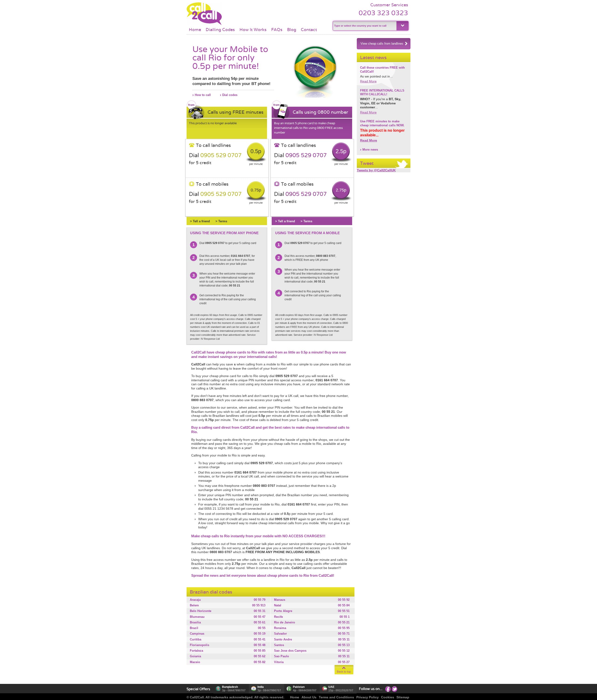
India (260, 687)
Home (195, 29)
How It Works (253, 29)
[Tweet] (394, 689)
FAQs (276, 29)
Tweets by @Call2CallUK (376, 170)
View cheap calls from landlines (382, 43)
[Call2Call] (204, 24)
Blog (291, 29)
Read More (368, 81)
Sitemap (402, 697)
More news (370, 149)
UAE (331, 687)
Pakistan (299, 687)
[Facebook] (388, 689)
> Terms (221, 221)
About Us (309, 697)
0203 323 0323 (383, 13)
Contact (309, 29)
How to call (203, 95)
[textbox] (364, 26)
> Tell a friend (200, 221)
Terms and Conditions (336, 697)
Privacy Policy (367, 697)
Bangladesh (230, 687)
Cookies (387, 697)
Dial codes (229, 95)
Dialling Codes (220, 29)
